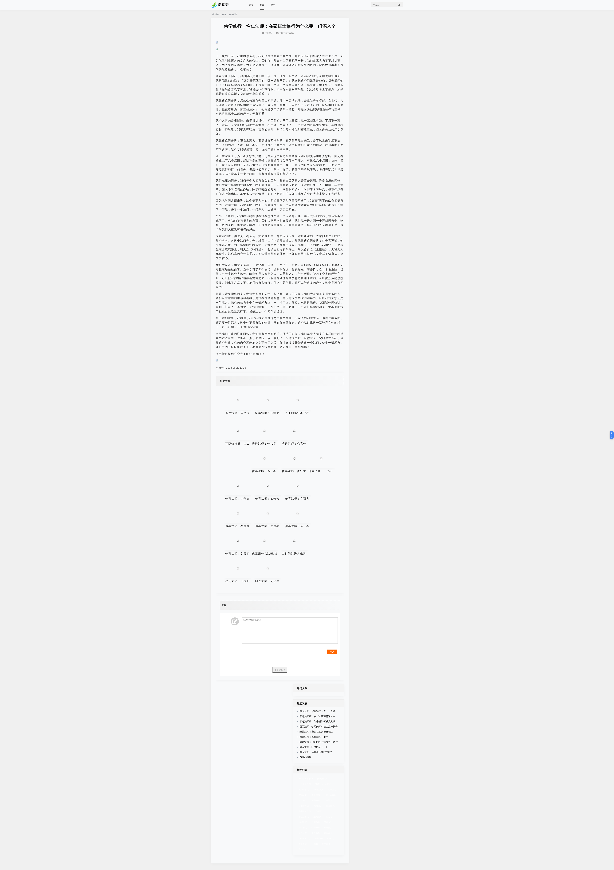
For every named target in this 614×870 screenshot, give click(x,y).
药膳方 (331, 838)
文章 (262, 5)
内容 (224, 14)
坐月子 (328, 800)
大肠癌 (317, 806)
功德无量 (304, 838)
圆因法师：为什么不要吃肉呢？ (316, 752)
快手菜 (326, 844)
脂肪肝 (317, 817)
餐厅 (273, 5)
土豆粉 (303, 828)
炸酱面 (303, 844)
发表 (332, 652)
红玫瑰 (315, 828)
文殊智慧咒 (305, 784)
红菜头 (303, 800)
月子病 (315, 800)
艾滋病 (303, 795)
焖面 (314, 844)
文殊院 (332, 789)
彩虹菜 (330, 817)
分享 (612, 435)
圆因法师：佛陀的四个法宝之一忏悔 (318, 726)
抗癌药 (319, 838)
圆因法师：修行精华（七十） (315, 736)
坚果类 (319, 811)
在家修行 (268, 33)
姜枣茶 (303, 833)
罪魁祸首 (304, 817)
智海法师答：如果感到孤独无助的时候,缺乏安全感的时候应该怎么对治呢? (338, 721)
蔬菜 (303, 849)
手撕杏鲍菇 (305, 811)
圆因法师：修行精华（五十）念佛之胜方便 (322, 711)
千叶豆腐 (331, 795)
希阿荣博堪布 (306, 779)
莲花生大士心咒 (323, 784)
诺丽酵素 (304, 806)
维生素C (316, 795)
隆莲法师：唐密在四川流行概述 (316, 731)
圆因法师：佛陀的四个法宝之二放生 (318, 742)
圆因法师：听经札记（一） (313, 747)
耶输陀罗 (318, 789)
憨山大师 (331, 806)
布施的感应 (305, 757)
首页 (251, 5)
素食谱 (328, 833)
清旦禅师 (322, 779)
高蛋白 (328, 822)
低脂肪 (315, 822)
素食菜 (315, 833)
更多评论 (279, 669)
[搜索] (399, 4)
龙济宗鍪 (304, 789)
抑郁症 (303, 822)
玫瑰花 (328, 828)
